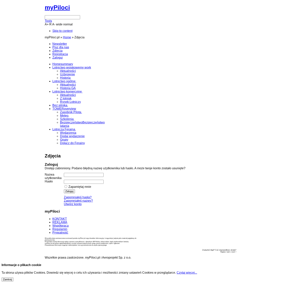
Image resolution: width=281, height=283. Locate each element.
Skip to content (62, 30)
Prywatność (60, 232)
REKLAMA (59, 222)
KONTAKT (59, 218)
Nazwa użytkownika (53, 176)
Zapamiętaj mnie (79, 186)
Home (67, 37)
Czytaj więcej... (187, 272)
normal (68, 24)
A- (53, 24)
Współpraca (60, 225)
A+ (47, 24)
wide (59, 24)
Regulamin (59, 229)
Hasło (49, 181)
